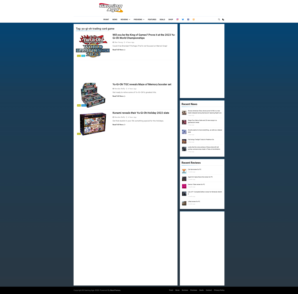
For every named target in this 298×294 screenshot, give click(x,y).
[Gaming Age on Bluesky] (183, 19)
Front (106, 19)
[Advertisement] (182, 7)
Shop (170, 19)
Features (152, 19)
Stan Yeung (119, 42)
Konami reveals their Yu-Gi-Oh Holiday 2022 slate (141, 112)
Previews (138, 19)
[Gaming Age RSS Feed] (193, 19)
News (114, 19)
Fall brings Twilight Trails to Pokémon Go (201, 139)
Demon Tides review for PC (196, 184)
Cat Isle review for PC (194, 169)
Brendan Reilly (120, 88)
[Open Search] (219, 19)
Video (83, 56)
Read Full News (118, 49)
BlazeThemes (115, 290)
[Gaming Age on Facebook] (188, 19)
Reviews (124, 19)
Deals (162, 19)
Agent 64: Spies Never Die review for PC (200, 177)
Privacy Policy (219, 290)
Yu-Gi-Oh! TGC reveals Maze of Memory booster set (142, 84)
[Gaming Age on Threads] (177, 19)
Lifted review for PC (194, 201)
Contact (209, 290)
